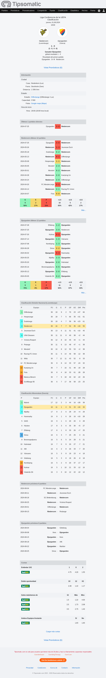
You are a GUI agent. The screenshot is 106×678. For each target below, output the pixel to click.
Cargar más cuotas (53, 631)
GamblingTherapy (54, 654)
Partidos (5, 10)
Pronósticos (15, 10)
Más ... (83, 210)
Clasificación (63, 10)
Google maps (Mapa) (39, 103)
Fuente (52, 10)
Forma (92, 10)
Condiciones (42, 668)
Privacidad (29, 668)
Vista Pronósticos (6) (53, 67)
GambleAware (39, 654)
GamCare (68, 654)
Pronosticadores (28, 10)
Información (76, 668)
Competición (42, 10)
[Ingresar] (103, 10)
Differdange (35, 97)
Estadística (75, 10)
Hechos (84, 10)
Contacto (64, 668)
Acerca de (53, 668)
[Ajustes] (99, 10)
